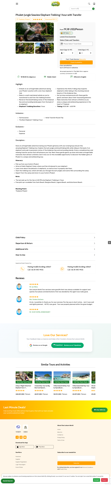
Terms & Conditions (88, 467)
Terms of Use (60, 440)
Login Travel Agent (20, 464)
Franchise (18, 456)
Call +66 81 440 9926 (35, 270)
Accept (96, 480)
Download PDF (50, 19)
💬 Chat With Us (99, 410)
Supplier (18, 459)
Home (59, 429)
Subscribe (76, 463)
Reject (104, 480)
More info (82, 59)
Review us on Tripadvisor (72, 345)
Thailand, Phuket (24, 19)
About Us (59, 432)
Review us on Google (40, 345)
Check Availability (76, 62)
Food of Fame (19, 467)
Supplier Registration (21, 462)
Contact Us (60, 434)
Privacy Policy (61, 437)
